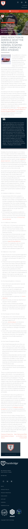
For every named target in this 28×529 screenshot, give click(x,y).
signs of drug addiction (14, 241)
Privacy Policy (5, 489)
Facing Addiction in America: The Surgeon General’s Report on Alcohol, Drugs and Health (14, 109)
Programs (15, 11)
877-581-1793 (25, 5)
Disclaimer (4, 496)
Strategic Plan (5, 505)
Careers (3, 502)
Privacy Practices (6, 492)
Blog (26, 7)
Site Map (3, 499)
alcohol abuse (12, 322)
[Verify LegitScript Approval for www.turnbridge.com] (19, 513)
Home (22, 7)
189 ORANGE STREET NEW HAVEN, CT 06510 (6, 471)
